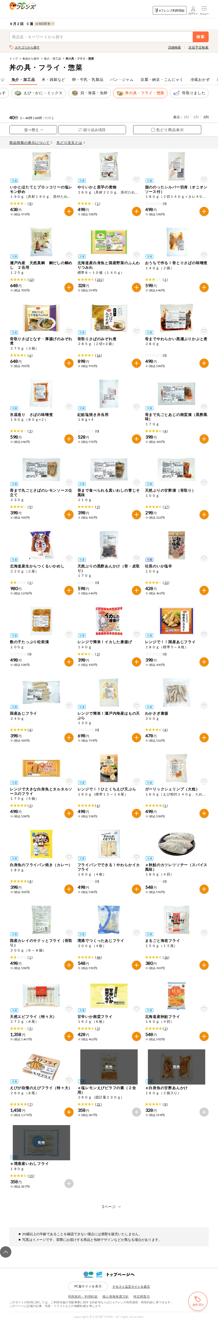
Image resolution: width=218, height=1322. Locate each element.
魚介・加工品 (52, 58)
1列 (186, 117)
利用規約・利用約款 (83, 1296)
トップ (13, 58)
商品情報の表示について (29, 142)
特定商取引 (141, 1296)
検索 (200, 37)
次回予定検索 (198, 47)
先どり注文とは (69, 142)
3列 (206, 117)
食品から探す (30, 58)
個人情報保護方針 (115, 1296)
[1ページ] (109, 1206)
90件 (48, 118)
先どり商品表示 (170, 129)
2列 (196, 117)
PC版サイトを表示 (88, 1286)
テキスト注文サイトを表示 (131, 1286)
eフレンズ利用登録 (171, 10)
